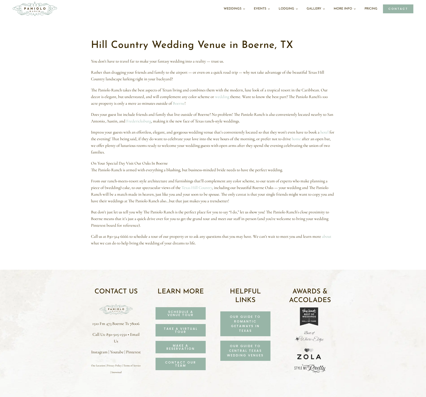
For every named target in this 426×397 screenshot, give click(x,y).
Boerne (179, 103)
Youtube (117, 351)
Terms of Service (132, 365)
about (326, 236)
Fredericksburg (138, 121)
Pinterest (133, 351)
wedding (222, 96)
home (296, 138)
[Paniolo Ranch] (116, 304)
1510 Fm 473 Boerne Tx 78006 (116, 323)
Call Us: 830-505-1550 (110, 334)
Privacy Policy (114, 365)
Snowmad (116, 372)
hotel (324, 132)
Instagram (99, 351)
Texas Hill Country (196, 187)
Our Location (98, 365)
